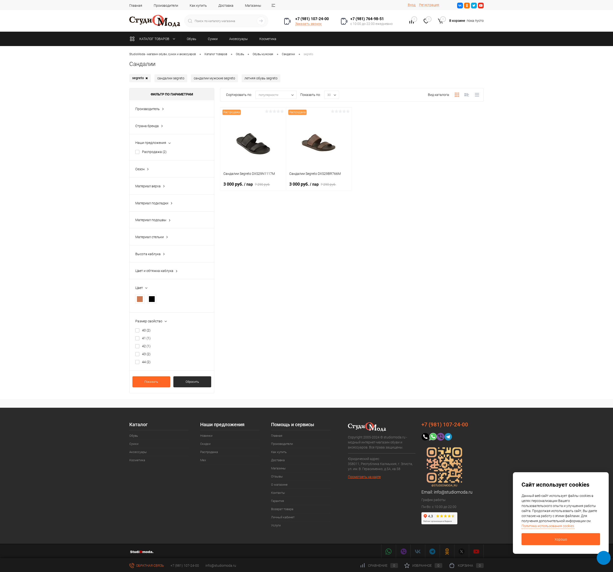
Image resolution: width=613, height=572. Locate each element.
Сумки (133, 444)
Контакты (278, 493)
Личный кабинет (283, 517)
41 (146, 338)
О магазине (279, 484)
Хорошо (561, 539)
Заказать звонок (308, 24)
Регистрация (429, 5)
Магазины (253, 5)
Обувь (133, 435)
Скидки (205, 444)
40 (146, 330)
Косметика (137, 460)
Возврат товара (282, 509)
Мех (203, 460)
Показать (151, 381)
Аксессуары (138, 452)
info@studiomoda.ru (453, 492)
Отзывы (277, 476)
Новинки (206, 435)
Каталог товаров (154, 39)
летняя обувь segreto (261, 78)
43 (146, 354)
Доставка (225, 5)
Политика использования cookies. (548, 526)
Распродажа (154, 152)
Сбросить (192, 381)
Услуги (276, 525)
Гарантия (277, 501)
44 (146, 362)
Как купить (198, 5)
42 (146, 346)
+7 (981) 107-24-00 (184, 565)
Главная (135, 5)
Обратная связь (149, 565)
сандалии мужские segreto (214, 78)
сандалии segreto (170, 78)
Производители (166, 5)
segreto (140, 78)
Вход (411, 5)
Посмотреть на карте (364, 477)
